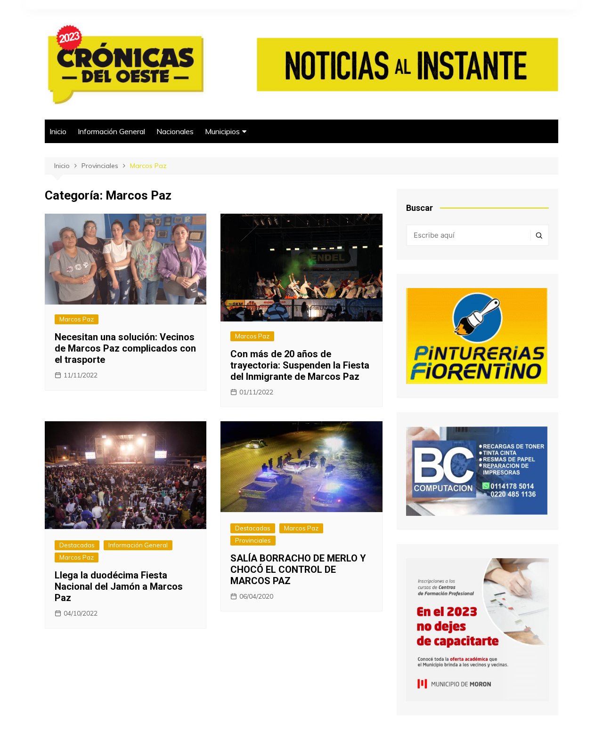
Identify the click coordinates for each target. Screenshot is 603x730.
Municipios (222, 131)
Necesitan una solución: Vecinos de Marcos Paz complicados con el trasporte (125, 348)
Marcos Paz (76, 319)
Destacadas (77, 545)
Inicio (57, 131)
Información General (111, 131)
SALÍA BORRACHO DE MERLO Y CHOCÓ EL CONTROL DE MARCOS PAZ (298, 569)
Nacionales (175, 131)
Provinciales (253, 540)
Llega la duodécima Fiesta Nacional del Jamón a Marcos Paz (119, 586)
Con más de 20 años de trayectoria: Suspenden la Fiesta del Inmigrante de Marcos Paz (299, 365)
